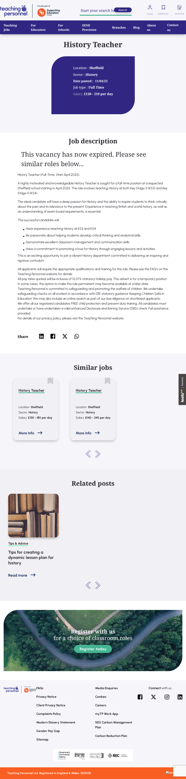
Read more (17, 575)
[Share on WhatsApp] (76, 336)
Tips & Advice (18, 543)
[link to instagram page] (167, 697)
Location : (81, 68)
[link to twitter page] (153, 697)
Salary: (78, 94)
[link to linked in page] (180, 697)
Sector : (79, 74)
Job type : (80, 87)
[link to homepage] (30, 11)
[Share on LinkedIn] (41, 336)
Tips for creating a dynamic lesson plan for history (31, 558)
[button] (88, 454)
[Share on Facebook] (52, 336)
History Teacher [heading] (32, 390)
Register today (93, 649)
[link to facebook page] (140, 697)
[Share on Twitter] (65, 336)
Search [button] (123, 10)
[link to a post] (33, 515)
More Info (26, 433)
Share (23, 336)
